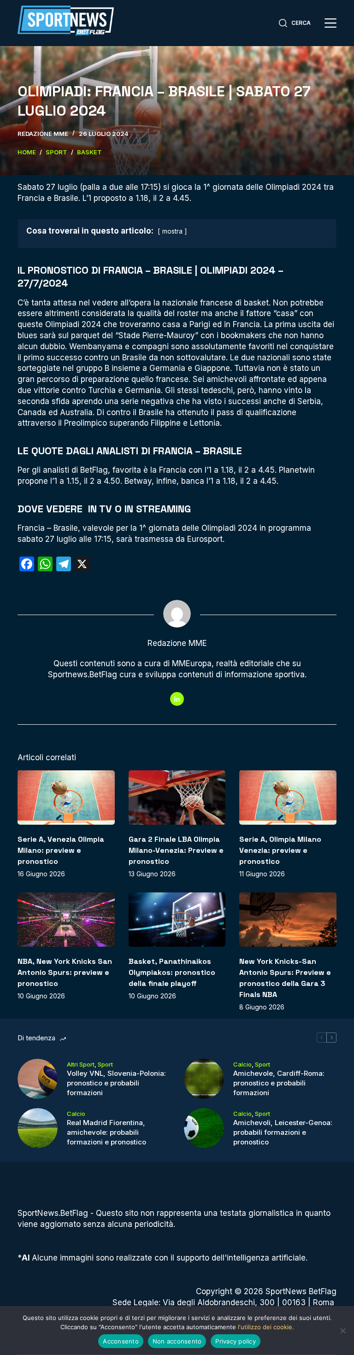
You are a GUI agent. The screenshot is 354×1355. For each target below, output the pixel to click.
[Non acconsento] (342, 1330)
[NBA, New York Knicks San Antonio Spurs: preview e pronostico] (66, 919)
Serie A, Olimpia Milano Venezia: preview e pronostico (280, 850)
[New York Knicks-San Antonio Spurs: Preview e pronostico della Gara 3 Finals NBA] (287, 919)
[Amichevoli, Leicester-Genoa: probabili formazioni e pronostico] (204, 1128)
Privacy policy (235, 1341)
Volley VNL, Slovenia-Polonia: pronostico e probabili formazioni (116, 1083)
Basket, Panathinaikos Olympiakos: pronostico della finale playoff (172, 972)
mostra (172, 231)
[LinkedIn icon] (177, 699)
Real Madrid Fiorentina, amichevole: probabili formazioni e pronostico (106, 1132)
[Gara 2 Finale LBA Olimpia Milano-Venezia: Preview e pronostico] (177, 797)
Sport (105, 1064)
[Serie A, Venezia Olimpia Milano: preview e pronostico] (66, 797)
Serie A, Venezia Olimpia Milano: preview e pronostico (61, 850)
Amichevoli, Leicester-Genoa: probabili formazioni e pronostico (282, 1132)
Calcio (242, 1064)
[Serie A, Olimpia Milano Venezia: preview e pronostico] (287, 797)
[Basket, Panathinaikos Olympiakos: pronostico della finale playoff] (177, 919)
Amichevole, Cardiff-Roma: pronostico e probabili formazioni (278, 1083)
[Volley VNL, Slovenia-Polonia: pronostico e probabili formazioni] (38, 1079)
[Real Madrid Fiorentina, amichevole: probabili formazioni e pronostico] (38, 1128)
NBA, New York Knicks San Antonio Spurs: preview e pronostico (65, 972)
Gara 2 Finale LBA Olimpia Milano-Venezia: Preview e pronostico (176, 850)
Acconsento (121, 1341)
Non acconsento (177, 1341)
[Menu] (330, 23)
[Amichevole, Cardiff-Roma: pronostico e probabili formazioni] (204, 1079)
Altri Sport (80, 1064)
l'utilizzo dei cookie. (266, 1327)
